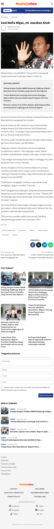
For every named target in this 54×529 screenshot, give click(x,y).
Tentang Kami (6, 474)
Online (14, 235)
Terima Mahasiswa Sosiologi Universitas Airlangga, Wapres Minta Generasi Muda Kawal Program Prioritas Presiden (26, 98)
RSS (41, 514)
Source (4, 224)
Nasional (5, 235)
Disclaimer (4, 460)
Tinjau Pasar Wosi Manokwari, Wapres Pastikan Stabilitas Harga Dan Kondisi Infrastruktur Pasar (12, 342)
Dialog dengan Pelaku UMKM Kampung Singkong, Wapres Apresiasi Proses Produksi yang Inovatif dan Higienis (13, 291)
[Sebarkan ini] (32, 244)
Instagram (15, 510)
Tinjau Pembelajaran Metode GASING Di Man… (21, 440)
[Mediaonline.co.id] (27, 3)
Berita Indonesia (8, 230)
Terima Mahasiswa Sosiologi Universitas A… (29, 421)
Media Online (43, 230)
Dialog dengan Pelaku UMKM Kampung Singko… (31, 411)
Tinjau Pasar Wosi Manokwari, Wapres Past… (21, 447)
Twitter (41, 506)
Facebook (15, 506)
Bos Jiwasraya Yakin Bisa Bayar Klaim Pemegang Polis (13, 255)
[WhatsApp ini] (50, 244)
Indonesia (22, 230)
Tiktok (15, 514)
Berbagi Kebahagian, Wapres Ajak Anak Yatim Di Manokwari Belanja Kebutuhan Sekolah (39, 341)
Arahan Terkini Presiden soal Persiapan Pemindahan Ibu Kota (40, 255)
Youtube (41, 510)
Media (32, 230)
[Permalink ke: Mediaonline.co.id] (3, 28)
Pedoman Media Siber (8, 467)
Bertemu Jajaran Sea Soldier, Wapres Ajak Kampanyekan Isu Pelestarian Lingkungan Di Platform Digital (12, 327)
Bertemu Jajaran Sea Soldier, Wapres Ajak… (29, 431)
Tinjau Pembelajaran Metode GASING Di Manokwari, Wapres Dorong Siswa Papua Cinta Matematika (40, 310)
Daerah (12, 409)
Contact (4, 457)
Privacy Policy (6, 470)
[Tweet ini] (38, 244)
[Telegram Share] (44, 244)
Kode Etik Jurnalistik (8, 464)
